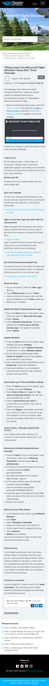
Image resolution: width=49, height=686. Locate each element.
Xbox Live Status (14, 108)
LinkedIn (40, 605)
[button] (26, 600)
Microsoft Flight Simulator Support (17, 53)
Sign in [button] (35, 4)
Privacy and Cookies (35, 671)
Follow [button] (41, 77)
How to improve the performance (18, 644)
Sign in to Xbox (13, 239)
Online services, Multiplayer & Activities (20, 58)
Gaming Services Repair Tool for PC (22, 276)
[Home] (12, 3)
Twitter (36, 605)
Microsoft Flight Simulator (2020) (17, 56)
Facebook (32, 605)
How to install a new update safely (19, 628)
